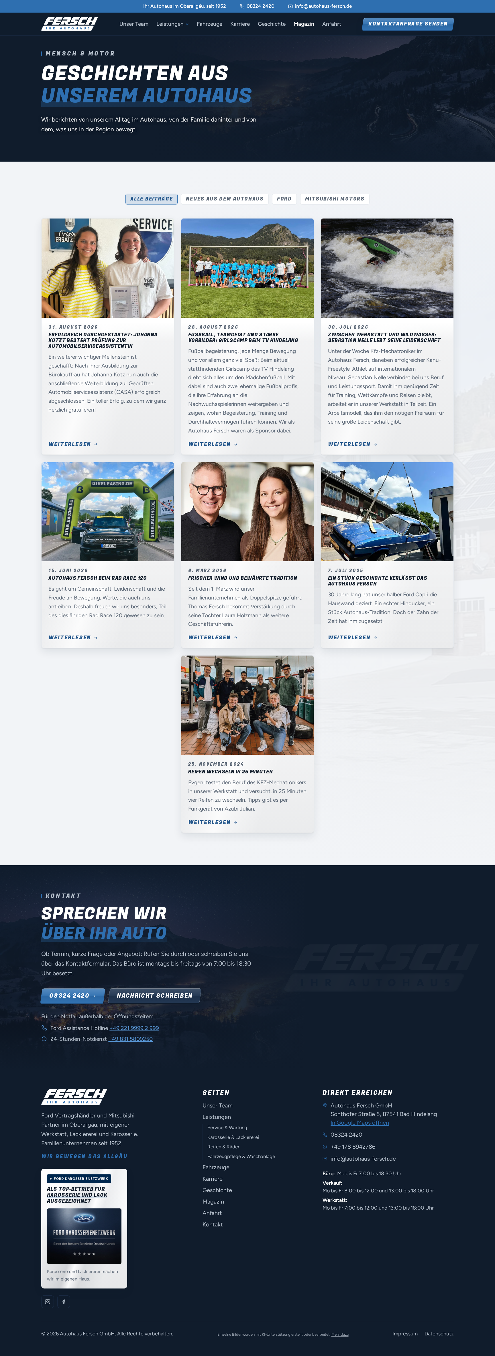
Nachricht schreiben (154, 996)
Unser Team (133, 24)
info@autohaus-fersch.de (323, 6)
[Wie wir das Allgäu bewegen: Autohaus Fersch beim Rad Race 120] (108, 511)
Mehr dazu (340, 1334)
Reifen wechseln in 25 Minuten (230, 771)
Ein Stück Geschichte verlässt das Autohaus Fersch (377, 581)
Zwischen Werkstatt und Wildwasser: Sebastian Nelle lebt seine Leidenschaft (384, 337)
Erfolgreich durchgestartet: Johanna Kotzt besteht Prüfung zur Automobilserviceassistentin (102, 340)
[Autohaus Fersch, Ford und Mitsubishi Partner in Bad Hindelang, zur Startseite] (69, 24)
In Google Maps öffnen (360, 1122)
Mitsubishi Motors (335, 198)
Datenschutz (439, 1334)
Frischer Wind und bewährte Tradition (242, 578)
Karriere (240, 24)
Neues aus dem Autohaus (225, 198)
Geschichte (272, 24)
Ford (284, 198)
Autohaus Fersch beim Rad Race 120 (97, 578)
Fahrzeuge (209, 24)
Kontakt (213, 1224)
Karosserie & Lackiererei (233, 1137)
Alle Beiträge (151, 198)
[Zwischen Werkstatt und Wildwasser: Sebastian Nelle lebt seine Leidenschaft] (387, 268)
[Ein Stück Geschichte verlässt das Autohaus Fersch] (387, 511)
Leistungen (170, 24)
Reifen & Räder (223, 1146)
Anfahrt (331, 24)
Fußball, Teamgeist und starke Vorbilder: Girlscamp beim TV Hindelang (243, 337)
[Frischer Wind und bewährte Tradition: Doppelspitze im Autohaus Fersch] (247, 511)
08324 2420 (260, 6)
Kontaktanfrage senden (408, 24)
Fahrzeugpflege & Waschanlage (241, 1156)
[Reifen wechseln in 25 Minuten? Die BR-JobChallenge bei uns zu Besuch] (247, 705)
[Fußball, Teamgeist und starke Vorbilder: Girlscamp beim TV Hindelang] (247, 268)
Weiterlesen (69, 444)
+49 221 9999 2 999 (134, 1028)
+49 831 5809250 (130, 1039)
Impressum (405, 1334)
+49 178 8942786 (353, 1146)
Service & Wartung (227, 1127)
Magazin (304, 24)
